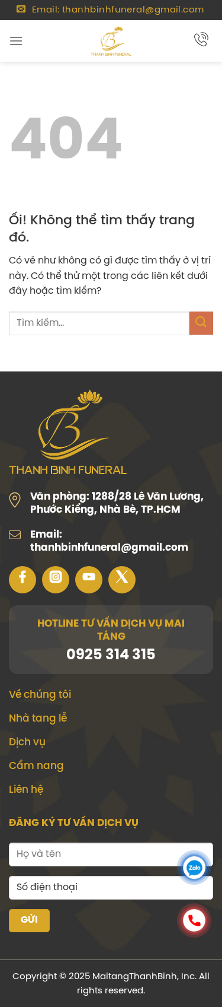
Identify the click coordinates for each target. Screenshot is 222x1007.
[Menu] (16, 40)
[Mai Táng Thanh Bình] (111, 41)
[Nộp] (201, 323)
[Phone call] (194, 923)
